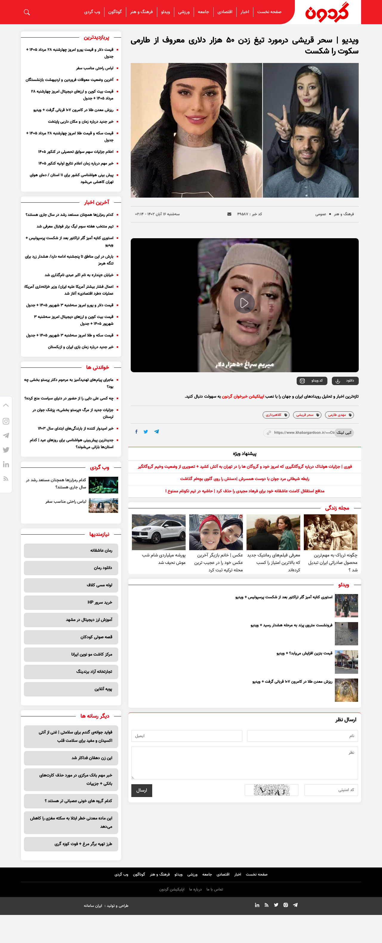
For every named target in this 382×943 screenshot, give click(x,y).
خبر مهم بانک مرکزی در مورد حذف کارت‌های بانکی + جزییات (75, 779)
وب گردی (92, 12)
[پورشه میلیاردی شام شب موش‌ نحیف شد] (159, 532)
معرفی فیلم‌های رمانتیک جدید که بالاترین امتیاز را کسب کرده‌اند (273, 563)
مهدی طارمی (337, 415)
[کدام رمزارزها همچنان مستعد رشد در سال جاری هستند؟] (103, 485)
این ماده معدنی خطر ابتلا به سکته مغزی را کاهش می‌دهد (71, 822)
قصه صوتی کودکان (96, 637)
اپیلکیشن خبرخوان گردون (243, 396)
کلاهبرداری (273, 415)
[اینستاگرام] (5, 422)
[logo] (328, 12)
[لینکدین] (5, 465)
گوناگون (115, 12)
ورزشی (184, 12)
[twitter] (146, 432)
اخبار (245, 12)
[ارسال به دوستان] (229, 214)
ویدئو (165, 12)
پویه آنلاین (103, 689)
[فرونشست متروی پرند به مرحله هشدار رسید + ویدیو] (346, 633)
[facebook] (136, 432)
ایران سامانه (93, 906)
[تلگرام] (5, 436)
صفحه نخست (269, 12)
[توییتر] (5, 451)
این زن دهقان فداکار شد (92, 758)
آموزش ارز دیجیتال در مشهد (89, 620)
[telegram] (156, 431)
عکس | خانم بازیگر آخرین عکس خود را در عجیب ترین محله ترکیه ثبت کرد (218, 563)
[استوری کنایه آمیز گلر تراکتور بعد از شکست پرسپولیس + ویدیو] (346, 605)
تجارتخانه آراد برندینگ (94, 672)
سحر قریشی (304, 415)
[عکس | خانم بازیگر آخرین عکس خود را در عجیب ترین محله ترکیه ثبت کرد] (216, 532)
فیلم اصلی (338, 397)
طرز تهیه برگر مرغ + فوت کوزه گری (83, 844)
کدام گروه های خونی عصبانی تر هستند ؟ (78, 801)
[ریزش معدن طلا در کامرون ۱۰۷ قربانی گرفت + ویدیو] (346, 690)
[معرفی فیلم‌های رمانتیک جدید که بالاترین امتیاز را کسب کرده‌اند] (273, 532)
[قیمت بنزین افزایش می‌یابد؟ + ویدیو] (346, 661)
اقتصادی (225, 12)
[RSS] (5, 479)
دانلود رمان (103, 568)
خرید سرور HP (100, 602)
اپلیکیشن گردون (171, 890)
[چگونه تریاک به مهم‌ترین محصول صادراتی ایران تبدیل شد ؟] (331, 532)
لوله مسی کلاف (99, 585)
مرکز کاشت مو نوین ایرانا (91, 654)
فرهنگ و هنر (141, 12)
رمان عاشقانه (101, 550)
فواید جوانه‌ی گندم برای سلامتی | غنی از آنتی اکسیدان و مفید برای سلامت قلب (75, 736)
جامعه (203, 12)
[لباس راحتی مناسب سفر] (103, 505)
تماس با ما (215, 890)
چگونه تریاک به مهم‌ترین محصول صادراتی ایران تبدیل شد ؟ (333, 563)
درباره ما (195, 890)
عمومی (320, 214)
